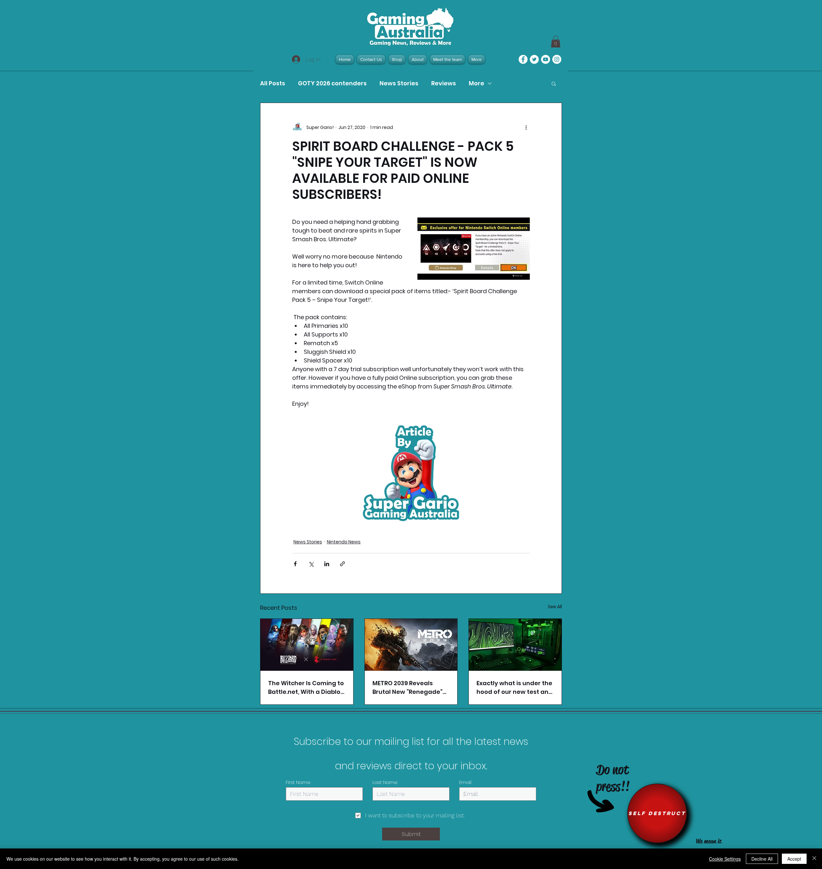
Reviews (443, 83)
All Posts (272, 83)
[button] (554, 83)
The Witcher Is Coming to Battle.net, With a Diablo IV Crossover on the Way (306, 687)
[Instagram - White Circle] (556, 59)
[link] (556, 41)
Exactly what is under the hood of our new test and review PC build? (515, 687)
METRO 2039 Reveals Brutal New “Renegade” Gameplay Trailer (407, 687)
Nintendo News (344, 542)
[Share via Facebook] (295, 564)
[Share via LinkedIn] (327, 564)
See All (555, 606)
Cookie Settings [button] (725, 859)
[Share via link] (342, 564)
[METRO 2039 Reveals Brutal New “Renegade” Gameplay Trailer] (411, 645)
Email (465, 782)
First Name (298, 782)
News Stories (399, 83)
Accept (794, 859)
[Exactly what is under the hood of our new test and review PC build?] (515, 645)
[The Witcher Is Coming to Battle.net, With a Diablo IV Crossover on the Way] (306, 645)
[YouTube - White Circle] (545, 59)
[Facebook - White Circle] (523, 59)
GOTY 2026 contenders (332, 83)
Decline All (762, 859)
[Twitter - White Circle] (534, 59)
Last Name (385, 782)
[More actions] (526, 127)
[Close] (814, 859)
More (476, 83)
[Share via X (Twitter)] (311, 564)
